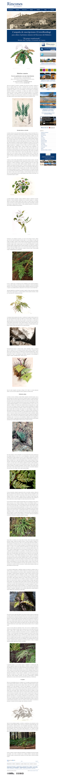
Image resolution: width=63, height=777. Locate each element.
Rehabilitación (43, 133)
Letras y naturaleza (44, 145)
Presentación (10, 9)
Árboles (42, 136)
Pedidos (38, 9)
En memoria (43, 147)
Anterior (8, 761)
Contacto (52, 9)
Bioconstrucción (43, 135)
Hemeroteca (24, 9)
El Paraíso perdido (44, 140)
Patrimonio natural (44, 141)
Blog (45, 9)
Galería (31, 9)
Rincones (31, 770)
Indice (22, 761)
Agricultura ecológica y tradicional (46, 149)
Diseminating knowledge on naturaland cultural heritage (48, 113)
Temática (17, 9)
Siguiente (37, 761)
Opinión (42, 148)
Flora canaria (43, 139)
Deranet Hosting (35, 770)
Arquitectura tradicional (44, 132)
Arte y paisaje (43, 144)
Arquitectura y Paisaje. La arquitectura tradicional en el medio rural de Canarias (48, 81)
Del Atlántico (43, 143)
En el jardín (43, 137)
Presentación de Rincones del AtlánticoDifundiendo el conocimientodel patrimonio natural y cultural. (48, 109)
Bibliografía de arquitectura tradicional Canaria (48, 89)
